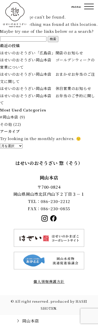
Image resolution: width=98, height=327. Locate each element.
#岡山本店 (9, 117)
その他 (6, 124)
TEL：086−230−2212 (49, 201)
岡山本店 (30, 321)
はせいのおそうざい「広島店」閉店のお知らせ (41, 52)
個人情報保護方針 (48, 281)
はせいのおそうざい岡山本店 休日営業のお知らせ (45, 88)
